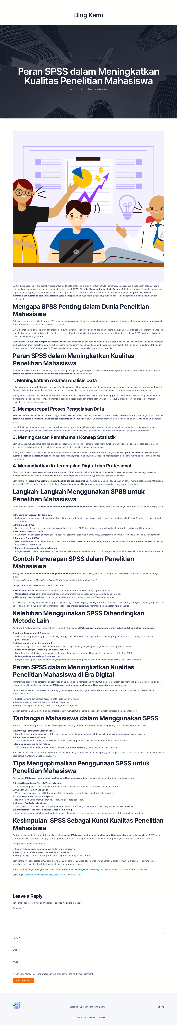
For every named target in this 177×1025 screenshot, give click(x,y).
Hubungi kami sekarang (87, 869)
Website (16, 962)
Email (16, 949)
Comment (18, 908)
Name (16, 938)
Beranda (74, 1006)
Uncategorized (101, 89)
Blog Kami (100, 1006)
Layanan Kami (86, 1006)
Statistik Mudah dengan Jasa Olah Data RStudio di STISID (53, 874)
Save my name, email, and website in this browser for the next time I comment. (54, 974)
